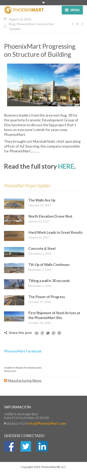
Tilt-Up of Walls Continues (49, 264)
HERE (66, 166)
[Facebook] (42, 333)
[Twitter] (48, 333)
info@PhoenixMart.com (47, 423)
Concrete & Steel (41, 248)
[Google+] (53, 333)
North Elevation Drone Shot (50, 216)
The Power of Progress (46, 296)
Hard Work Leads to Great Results (55, 232)
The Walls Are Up (41, 200)
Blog (12, 24)
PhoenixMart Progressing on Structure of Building (39, 50)
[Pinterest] (59, 333)
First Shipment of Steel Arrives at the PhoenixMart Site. (54, 315)
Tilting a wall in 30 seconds (49, 280)
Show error (10, 371)
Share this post (20, 333)
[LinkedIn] (36, 333)
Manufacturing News (24, 380)
